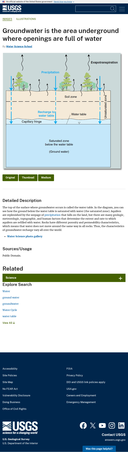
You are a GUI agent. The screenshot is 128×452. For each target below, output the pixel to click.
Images (7, 19)
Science (11, 277)
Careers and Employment (81, 395)
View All (7, 322)
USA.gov (71, 389)
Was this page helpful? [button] (99, 448)
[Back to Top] (117, 441)
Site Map (7, 382)
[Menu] (122, 9)
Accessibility (9, 368)
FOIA (69, 368)
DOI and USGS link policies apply (85, 382)
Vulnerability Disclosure (16, 395)
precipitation (52, 214)
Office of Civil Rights (14, 409)
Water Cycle (9, 310)
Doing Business (11, 402)
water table (9, 316)
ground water (10, 297)
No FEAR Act (10, 389)
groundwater (10, 303)
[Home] (11, 11)
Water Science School (19, 46)
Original (10, 177)
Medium (46, 177)
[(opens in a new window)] (83, 425)
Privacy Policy (74, 375)
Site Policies (9, 375)
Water (6, 291)
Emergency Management (81, 402)
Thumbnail (28, 177)
